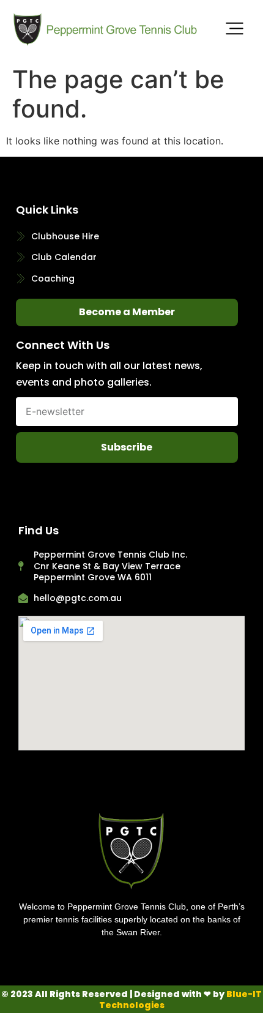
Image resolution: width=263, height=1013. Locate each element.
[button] (235, 30)
